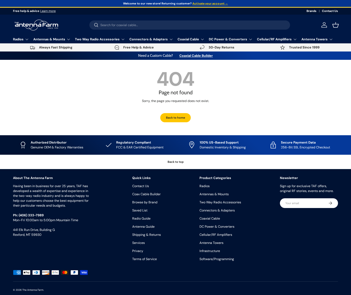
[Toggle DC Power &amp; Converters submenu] (250, 39)
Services (138, 243)
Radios (18, 39)
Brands (311, 11)
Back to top (176, 162)
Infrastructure (209, 251)
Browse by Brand (144, 202)
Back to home (175, 117)
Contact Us (330, 11)
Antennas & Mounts (49, 39)
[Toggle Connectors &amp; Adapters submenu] (171, 39)
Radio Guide (141, 218)
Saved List (139, 210)
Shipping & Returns (146, 235)
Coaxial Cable (188, 39)
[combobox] (189, 25)
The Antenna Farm (32, 290)
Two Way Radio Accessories (97, 39)
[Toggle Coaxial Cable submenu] (202, 39)
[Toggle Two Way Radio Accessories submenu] (122, 39)
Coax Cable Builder (146, 194)
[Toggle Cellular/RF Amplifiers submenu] (294, 39)
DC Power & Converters (228, 39)
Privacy (137, 251)
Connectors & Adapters (148, 39)
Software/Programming (216, 259)
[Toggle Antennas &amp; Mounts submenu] (68, 39)
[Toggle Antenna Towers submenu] (330, 39)
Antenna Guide (143, 226)
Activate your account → (210, 3)
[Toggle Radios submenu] (26, 39)
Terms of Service (144, 259)
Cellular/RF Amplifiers (274, 39)
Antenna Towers (314, 39)
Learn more (48, 11)
